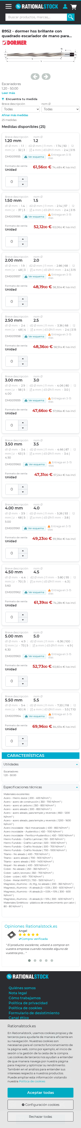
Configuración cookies (41, 1105)
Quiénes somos (22, 988)
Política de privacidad (28, 1003)
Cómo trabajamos (25, 998)
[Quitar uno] (22, 184)
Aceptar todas (40, 1092)
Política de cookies (32, 1081)
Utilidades (12, 764)
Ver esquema (36, 156)
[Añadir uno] (22, 179)
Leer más (8, 93)
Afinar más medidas (15, 115)
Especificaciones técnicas (23, 787)
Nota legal (18, 993)
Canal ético (19, 1018)
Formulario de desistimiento (34, 1013)
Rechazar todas (40, 1117)
